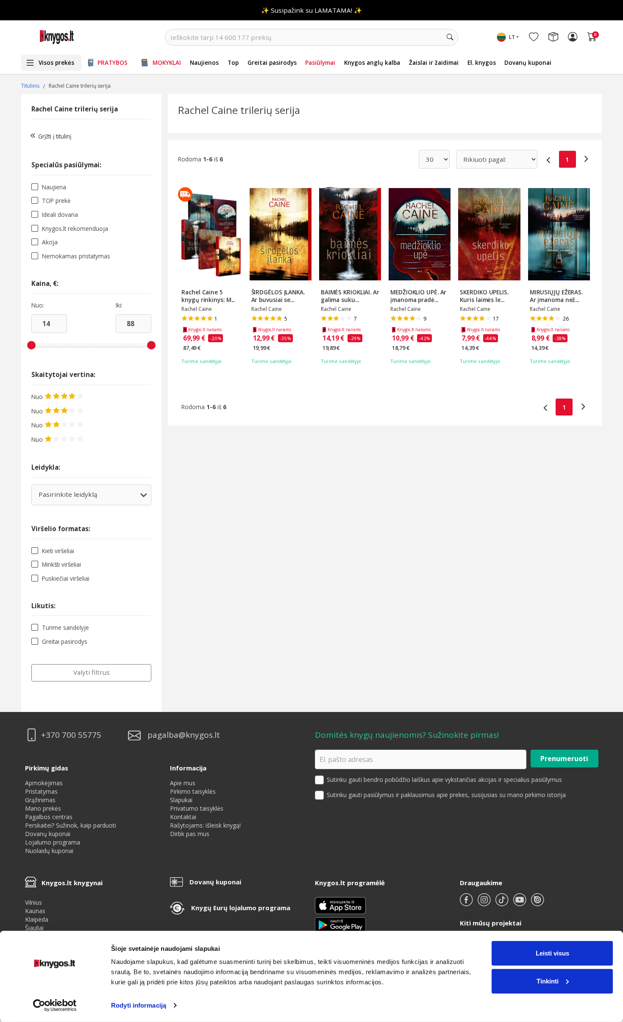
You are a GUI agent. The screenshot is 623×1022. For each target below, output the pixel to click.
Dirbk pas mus (189, 834)
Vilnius (33, 902)
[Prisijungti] (572, 37)
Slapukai (181, 800)
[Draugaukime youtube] (520, 903)
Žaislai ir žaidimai (434, 62)
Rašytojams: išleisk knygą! (205, 825)
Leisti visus (552, 953)
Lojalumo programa (52, 842)
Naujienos (204, 62)
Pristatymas (41, 791)
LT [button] (512, 37)
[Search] (449, 37)
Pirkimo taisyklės (193, 791)
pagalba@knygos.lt (183, 735)
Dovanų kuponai (527, 62)
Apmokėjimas (44, 783)
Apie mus (182, 783)
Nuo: (37, 305)
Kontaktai (183, 817)
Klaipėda (36, 919)
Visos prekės (56, 62)
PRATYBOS (112, 62)
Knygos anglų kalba (372, 62)
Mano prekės (43, 808)
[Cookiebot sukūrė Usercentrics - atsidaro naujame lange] (55, 1005)
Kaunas (35, 911)
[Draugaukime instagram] (485, 903)
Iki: (119, 305)
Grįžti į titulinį (54, 136)
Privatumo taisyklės (196, 808)
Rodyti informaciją (138, 1005)
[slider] (31, 345)
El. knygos (481, 62)
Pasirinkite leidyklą (91, 497)
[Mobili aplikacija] (340, 924)
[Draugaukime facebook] (467, 903)
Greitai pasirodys (272, 62)
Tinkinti (548, 980)
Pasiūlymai (320, 62)
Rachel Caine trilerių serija (74, 109)
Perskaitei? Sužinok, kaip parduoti (70, 825)
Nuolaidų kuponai (49, 851)
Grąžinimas (40, 800)
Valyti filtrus (91, 672)
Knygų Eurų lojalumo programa (240, 907)
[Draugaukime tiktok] (502, 903)
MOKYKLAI (167, 62)
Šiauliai (34, 928)
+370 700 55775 (71, 735)
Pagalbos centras (48, 817)
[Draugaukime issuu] (537, 903)
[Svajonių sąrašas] (533, 37)
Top (233, 62)
